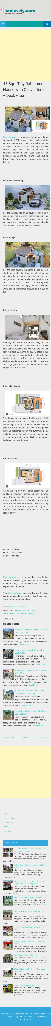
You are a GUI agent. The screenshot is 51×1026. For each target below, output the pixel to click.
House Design (21, 606)
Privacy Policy (9, 818)
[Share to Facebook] (13, 618)
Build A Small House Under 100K (25, 955)
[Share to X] (10, 618)
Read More (23, 644)
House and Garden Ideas (39, 1017)
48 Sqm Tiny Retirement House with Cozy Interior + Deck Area (24, 89)
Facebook (21, 610)
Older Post (42, 737)
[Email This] (5, 618)
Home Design (10, 606)
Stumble (22, 613)
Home (26, 737)
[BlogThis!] (8, 618)
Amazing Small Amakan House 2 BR (27, 985)
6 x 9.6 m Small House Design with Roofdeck (30, 897)
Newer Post (9, 737)
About (6, 827)
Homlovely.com (10, 137)
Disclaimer (8, 822)
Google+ (10, 613)
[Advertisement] (25, 55)
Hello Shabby (45, 1014)
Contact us (8, 831)
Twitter (33, 610)
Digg (33, 613)
